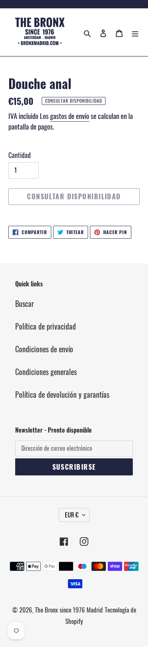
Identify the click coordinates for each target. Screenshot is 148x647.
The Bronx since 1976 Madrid (69, 609)
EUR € (72, 514)
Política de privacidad (45, 326)
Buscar (24, 303)
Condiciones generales (46, 371)
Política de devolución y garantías (62, 394)
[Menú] (135, 32)
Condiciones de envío (44, 349)
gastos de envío (69, 115)
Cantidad (19, 155)
